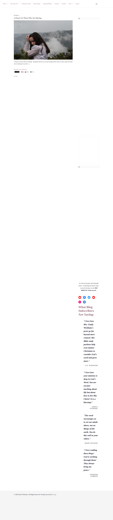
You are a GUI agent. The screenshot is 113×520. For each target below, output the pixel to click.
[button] (79, 15)
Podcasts (57, 3)
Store (70, 3)
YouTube (64, 3)
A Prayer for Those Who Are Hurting (27, 18)
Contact (77, 3)
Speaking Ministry (47, 3)
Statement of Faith (26, 3)
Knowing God (13, 3)
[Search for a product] (97, 4)
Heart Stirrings (36, 3)
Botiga (54, 494)
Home (4, 3)
